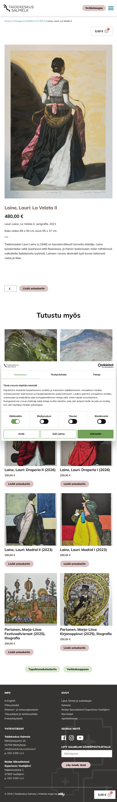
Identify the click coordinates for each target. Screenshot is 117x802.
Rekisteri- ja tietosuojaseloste (21, 709)
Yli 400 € (40, 21)
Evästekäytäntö (14, 718)
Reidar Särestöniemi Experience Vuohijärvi (85, 709)
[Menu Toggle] (111, 8)
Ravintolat (67, 714)
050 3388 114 (15, 753)
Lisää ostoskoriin (34, 288)
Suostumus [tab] (20, 374)
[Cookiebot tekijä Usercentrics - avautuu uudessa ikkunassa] (100, 365)
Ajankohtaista (69, 718)
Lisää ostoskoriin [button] (19, 483)
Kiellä (21, 434)
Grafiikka (29, 21)
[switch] (44, 421)
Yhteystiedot (12, 705)
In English (10, 700)
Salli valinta (58, 434)
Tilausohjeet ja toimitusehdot (21, 714)
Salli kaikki (95, 434)
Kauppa (18, 21)
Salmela (66, 705)
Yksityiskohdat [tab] (58, 374)
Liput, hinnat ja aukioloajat (76, 700)
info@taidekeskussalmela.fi (20, 749)
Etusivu (8, 21)
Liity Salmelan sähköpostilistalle (86, 746)
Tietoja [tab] (96, 374)
